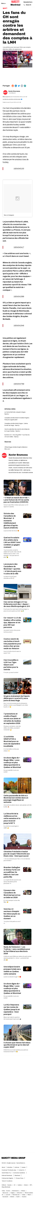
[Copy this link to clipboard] (25, 86)
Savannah (5, 1196)
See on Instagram (9, 215)
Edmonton (19, 1192)
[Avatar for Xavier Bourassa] (4, 455)
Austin (18, 1196)
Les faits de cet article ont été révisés (12, 99)
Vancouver (5, 1192)
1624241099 (19, 296)
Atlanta (12, 1196)
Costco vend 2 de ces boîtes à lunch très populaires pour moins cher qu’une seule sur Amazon (12, 643)
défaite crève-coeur (14, 116)
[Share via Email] (22, 86)
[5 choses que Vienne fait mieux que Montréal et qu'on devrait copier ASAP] (17, 1033)
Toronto (8, 1190)
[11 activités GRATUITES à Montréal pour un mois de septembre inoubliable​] (27, 738)
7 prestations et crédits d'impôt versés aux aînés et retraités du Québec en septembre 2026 (12, 718)
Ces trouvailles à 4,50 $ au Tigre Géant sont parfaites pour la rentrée (11, 665)
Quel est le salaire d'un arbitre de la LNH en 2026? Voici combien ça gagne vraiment (12, 542)
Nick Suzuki (24, 311)
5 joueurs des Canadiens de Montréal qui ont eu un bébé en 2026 (12, 893)
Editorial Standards (7, 1175)
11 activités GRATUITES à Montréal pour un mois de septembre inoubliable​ (12, 741)
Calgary (12, 1192)
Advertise (9, 1167)
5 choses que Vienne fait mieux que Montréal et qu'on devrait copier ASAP (17, 1045)
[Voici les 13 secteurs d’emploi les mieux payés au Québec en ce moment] (27, 911)
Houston (24, 1196)
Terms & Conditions (7, 1181)
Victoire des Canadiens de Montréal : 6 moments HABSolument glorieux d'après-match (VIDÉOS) (11, 520)
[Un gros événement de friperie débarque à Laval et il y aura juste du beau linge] (17, 686)
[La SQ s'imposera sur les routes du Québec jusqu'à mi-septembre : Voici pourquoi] (27, 1006)
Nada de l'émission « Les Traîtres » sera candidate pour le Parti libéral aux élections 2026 (17, 950)
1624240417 (19, 247)
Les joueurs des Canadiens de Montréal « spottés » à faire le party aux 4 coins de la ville (12, 569)
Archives (17, 1167)
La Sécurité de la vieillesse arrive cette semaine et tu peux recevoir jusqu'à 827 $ (12, 818)
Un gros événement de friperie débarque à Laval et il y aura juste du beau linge (17, 698)
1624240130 (19, 169)
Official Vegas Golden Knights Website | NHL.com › (15, 448)
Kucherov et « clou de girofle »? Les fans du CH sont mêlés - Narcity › (17, 435)
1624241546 (19, 325)
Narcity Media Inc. (20, 1163)
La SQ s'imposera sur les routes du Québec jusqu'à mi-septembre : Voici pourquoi (12, 1009)
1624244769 (19, 384)
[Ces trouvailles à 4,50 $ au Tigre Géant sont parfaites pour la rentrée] (27, 662)
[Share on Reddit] (13, 86)
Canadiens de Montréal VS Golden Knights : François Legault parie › (17, 418)
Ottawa (23, 1190)
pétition (9, 338)
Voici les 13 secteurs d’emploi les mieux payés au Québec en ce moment (12, 914)
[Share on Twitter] (19, 86)
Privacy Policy (19, 1178)
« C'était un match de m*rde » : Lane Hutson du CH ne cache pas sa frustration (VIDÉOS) (17, 500)
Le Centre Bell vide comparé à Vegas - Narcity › (15, 413)
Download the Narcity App (9, 1170)
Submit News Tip (6, 1172)
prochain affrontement (15, 390)
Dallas (23, 1194)
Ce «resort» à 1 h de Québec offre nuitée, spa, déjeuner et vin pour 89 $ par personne (12, 622)
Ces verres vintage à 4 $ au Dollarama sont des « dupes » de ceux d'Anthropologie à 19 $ (17, 604)
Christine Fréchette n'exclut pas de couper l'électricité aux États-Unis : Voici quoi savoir (17, 854)
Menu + (3, 3)
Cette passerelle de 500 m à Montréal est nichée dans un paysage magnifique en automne (16, 799)
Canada (9, 1185)
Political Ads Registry (8, 1178)
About (3, 1167)
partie (10, 274)
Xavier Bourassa (14, 91)
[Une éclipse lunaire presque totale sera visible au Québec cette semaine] (27, 968)
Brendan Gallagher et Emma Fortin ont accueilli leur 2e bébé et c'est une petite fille (12, 872)
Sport (5, 8)
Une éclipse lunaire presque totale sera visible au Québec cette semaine (12, 970)
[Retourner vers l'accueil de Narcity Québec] (15, 1)
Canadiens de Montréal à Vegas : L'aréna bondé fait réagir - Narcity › (16, 424)
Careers (23, 1167)
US (14, 1185)
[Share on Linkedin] (16, 86)
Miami (29, 1194)
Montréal (15, 5)
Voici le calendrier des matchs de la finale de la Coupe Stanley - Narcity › (16, 430)
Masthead (17, 1175)
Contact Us (21, 1170)
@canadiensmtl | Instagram (10, 64)
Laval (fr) (8, 1194)
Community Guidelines (19, 1172)
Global (26, 1185)
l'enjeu (19, 119)
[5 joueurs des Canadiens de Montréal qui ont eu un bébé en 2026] (27, 892)
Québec (20, 1185)
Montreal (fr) (15, 1190)
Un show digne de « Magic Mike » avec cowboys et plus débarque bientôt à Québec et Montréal (12, 762)
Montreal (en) (16, 1194)
